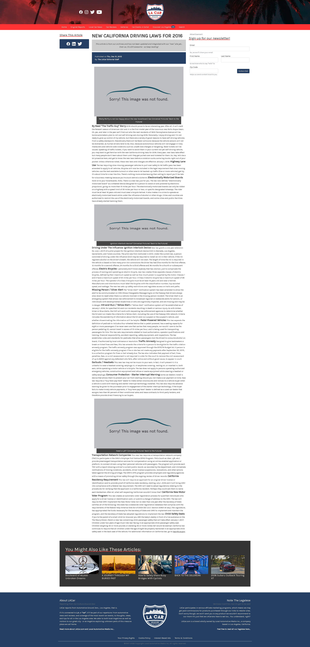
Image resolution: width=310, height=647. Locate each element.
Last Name (225, 56)
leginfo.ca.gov (179, 531)
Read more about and (86, 629)
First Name (195, 56)
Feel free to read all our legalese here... (233, 629)
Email (192, 45)
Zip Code (194, 67)
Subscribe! (243, 71)
